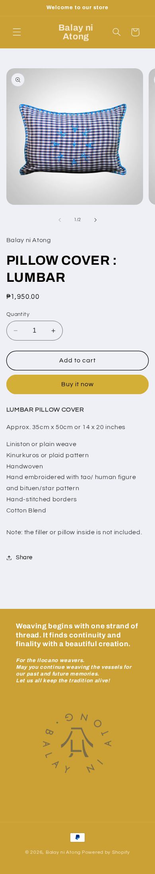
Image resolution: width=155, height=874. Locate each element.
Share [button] (24, 557)
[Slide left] (59, 220)
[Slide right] (95, 220)
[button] (17, 32)
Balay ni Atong (63, 852)
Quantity (17, 314)
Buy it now (77, 384)
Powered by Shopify (106, 852)
